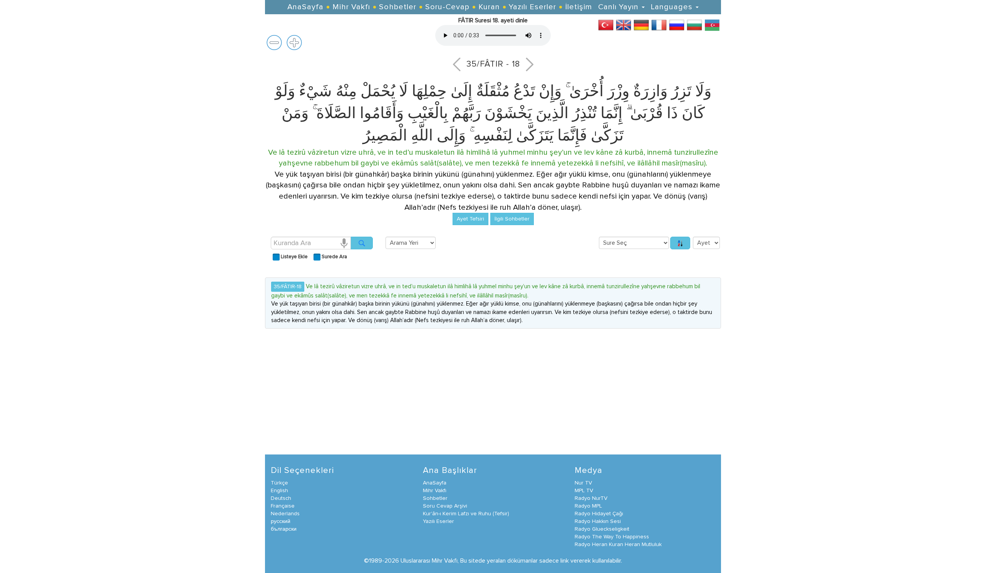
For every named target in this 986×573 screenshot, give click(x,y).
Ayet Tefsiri (470, 219)
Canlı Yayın (619, 7)
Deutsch (281, 498)
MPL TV (584, 490)
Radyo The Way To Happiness (612, 537)
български (284, 529)
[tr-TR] (606, 24)
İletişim (578, 7)
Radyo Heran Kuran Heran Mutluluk (618, 544)
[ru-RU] (676, 24)
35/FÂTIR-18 (288, 286)
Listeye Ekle (294, 256)
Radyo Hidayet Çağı (599, 513)
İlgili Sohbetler (512, 219)
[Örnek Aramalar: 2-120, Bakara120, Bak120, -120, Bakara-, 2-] (361, 243)
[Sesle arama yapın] (344, 242)
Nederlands (285, 513)
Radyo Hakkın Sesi (598, 521)
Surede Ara (333, 256)
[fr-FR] (659, 24)
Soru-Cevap (447, 7)
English (279, 490)
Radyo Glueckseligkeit (602, 529)
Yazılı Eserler (532, 7)
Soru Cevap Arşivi (445, 506)
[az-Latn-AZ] (712, 24)
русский (280, 521)
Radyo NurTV (591, 498)
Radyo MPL (588, 506)
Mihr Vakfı (351, 7)
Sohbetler (397, 7)
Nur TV (583, 483)
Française (283, 506)
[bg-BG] (694, 24)
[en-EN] (623, 24)
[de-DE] (641, 24)
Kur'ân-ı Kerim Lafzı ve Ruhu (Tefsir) (466, 513)
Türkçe (279, 483)
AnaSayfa (305, 7)
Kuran (489, 7)
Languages (673, 7)
